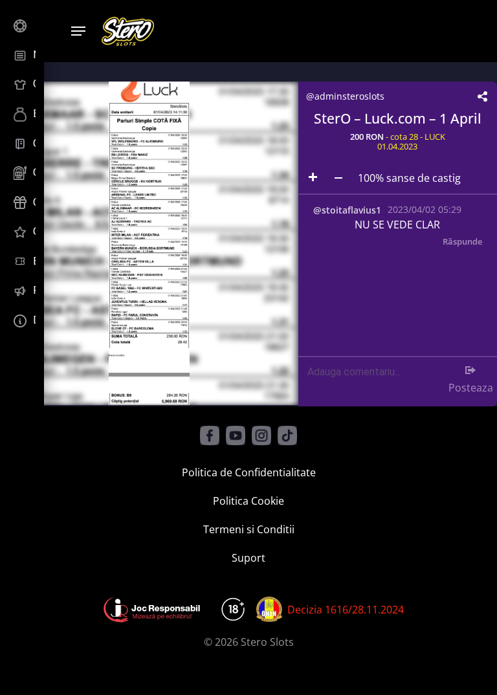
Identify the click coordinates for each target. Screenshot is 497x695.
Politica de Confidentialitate (249, 472)
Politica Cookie (248, 501)
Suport (248, 558)
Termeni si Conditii (248, 529)
